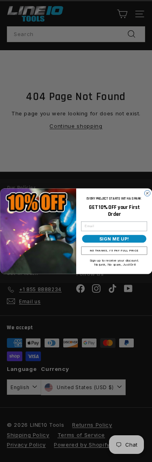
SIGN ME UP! (114, 238)
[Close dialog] (147, 193)
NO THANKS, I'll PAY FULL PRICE (114, 250)
